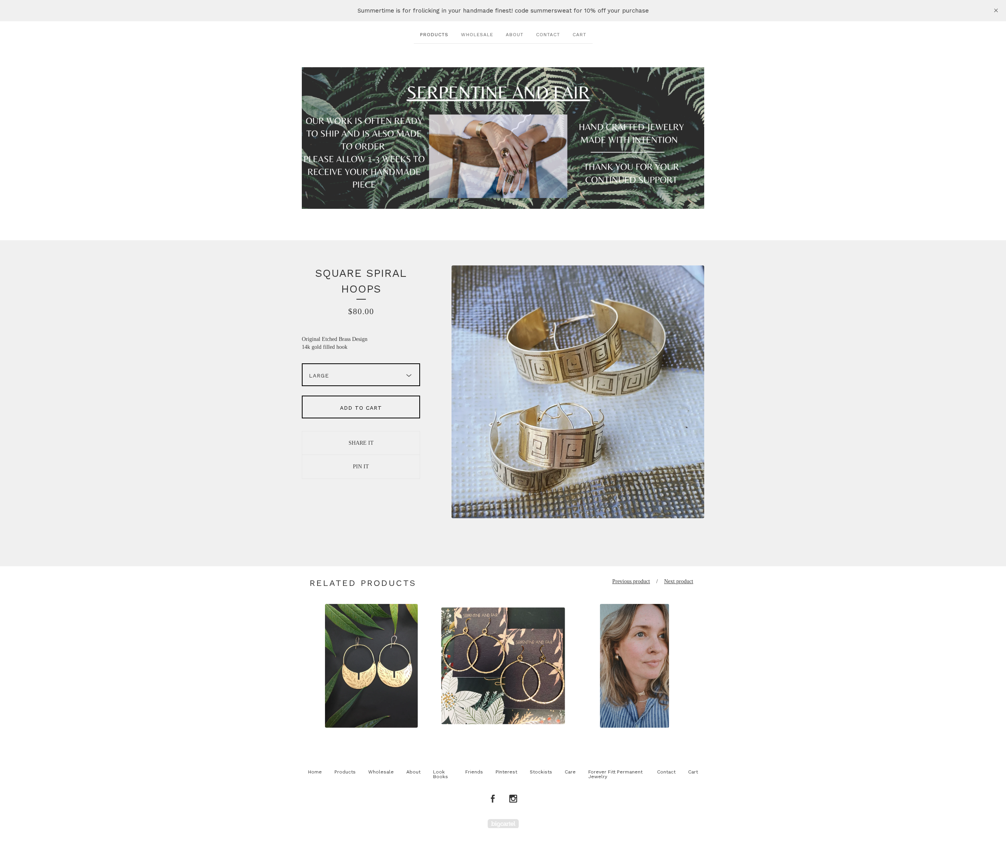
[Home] (503, 138)
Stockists (541, 772)
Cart (579, 34)
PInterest (506, 772)
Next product (678, 581)
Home (315, 772)
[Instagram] (513, 799)
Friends (474, 772)
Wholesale (477, 34)
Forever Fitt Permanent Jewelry (615, 774)
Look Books (440, 774)
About (514, 34)
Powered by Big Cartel (503, 823)
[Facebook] (493, 799)
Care (570, 772)
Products (434, 34)
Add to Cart (361, 408)
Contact (548, 34)
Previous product (631, 581)
